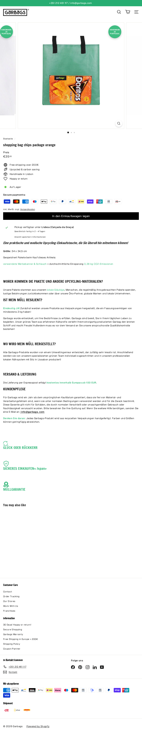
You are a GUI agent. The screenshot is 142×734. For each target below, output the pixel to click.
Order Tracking (11, 596)
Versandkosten (27, 209)
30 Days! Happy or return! (17, 624)
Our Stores (9, 601)
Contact (7, 591)
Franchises (9, 610)
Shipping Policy (11, 643)
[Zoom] (118, 123)
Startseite (8, 138)
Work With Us (10, 606)
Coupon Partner (12, 648)
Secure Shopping (12, 629)
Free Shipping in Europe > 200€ (20, 639)
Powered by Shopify (38, 726)
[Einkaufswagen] (127, 11)
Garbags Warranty (13, 634)
